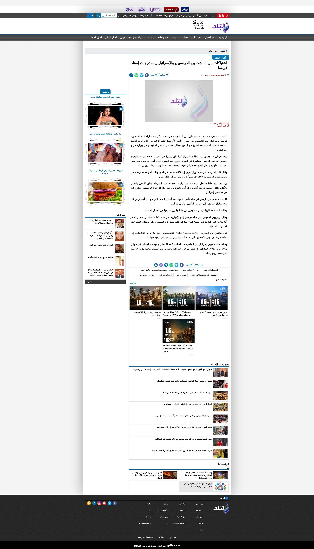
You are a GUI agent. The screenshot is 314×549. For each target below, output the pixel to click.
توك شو (150, 37)
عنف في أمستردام (147, 275)
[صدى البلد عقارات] (141, 9)
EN (91, 16)
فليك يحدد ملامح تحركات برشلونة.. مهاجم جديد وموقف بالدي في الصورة (162, 16)
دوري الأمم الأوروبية (191, 270)
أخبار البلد (196, 37)
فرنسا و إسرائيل (165, 275)
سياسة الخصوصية (145, 537)
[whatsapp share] (136, 75)
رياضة (174, 37)
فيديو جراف (164, 517)
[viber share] (161, 265)
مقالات (200, 530)
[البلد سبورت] (171, 9)
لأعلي (222, 498)
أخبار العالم (111, 37)
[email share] (131, 75)
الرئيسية (223, 37)
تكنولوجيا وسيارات (179, 523)
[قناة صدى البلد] (185, 9)
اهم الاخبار (210, 37)
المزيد (89, 282)
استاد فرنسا (181, 275)
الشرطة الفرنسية (210, 270)
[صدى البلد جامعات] (155, 9)
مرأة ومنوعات (135, 37)
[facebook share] (147, 75)
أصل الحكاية (95, 37)
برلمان (166, 523)
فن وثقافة (163, 37)
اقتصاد (201, 523)
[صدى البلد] (220, 26)
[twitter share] (142, 75)
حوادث (184, 37)
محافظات (147, 517)
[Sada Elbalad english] (130, 9)
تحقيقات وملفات (145, 523)
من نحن (173, 537)
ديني (122, 37)
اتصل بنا (161, 537)
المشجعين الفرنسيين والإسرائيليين (204, 275)
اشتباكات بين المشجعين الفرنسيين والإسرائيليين (159, 270)
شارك (153, 75)
